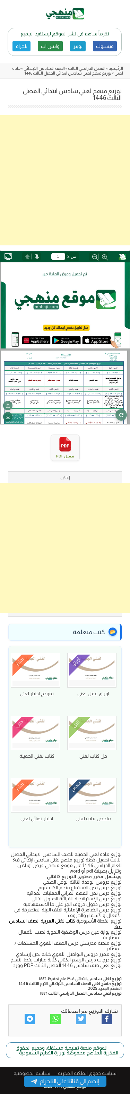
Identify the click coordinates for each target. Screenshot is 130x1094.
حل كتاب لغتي (93, 756)
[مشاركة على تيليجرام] (30, 1019)
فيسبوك (105, 46)
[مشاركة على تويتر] (81, 1019)
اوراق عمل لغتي (93, 693)
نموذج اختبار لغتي (37, 693)
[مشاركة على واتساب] (55, 1019)
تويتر (78, 46)
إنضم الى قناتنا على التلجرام (69, 1081)
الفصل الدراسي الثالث (86, 68)
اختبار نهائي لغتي (36, 818)
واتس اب (50, 46)
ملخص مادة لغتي (93, 818)
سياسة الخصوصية (32, 1073)
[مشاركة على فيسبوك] (107, 1019)
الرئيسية (116, 68)
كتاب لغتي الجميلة (36, 756)
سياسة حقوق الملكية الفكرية (87, 1073)
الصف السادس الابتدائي (44, 68)
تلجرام (21, 46)
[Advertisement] (65, 180)
